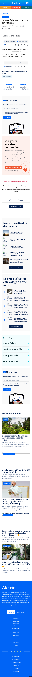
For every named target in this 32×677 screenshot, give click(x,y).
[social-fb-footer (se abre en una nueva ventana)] (14, 651)
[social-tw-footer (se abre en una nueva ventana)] (17, 651)
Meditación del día (12, 349)
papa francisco (7, 76)
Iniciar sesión (20, 612)
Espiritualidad (16, 623)
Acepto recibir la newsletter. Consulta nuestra (16, 113)
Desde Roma (5, 13)
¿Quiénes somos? (16, 662)
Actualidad (16, 621)
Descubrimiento (16, 628)
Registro (5, 7)
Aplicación (16, 638)
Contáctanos (16, 668)
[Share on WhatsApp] (27, 45)
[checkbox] (3, 112)
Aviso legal (16, 665)
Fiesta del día (9, 343)
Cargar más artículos (16, 268)
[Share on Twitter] (21, 45)
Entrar (21, 200)
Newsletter (16, 635)
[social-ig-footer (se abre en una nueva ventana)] (20, 651)
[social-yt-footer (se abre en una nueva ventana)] (11, 651)
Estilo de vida (16, 626)
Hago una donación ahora (12, 167)
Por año (16, 645)
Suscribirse (11, 612)
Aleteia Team (19, 26)
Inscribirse (7, 117)
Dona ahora (15, 7)
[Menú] (6, 3)
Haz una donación (16, 659)
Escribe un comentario (16, 206)
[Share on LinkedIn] (18, 45)
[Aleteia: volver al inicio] (16, 2)
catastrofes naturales (8, 454)
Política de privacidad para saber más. (16, 113)
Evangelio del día (11, 355)
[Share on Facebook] (15, 45)
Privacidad (16, 671)
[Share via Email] (24, 45)
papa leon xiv (6, 483)
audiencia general (7, 515)
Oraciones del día (11, 361)
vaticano (5, 419)
